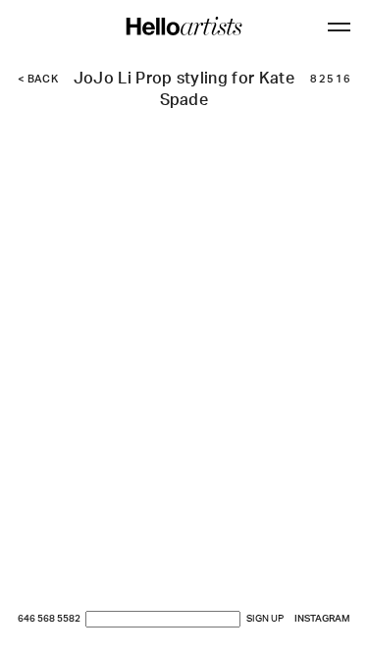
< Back (38, 80)
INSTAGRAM (322, 619)
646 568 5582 (49, 619)
